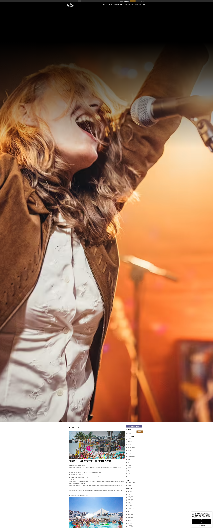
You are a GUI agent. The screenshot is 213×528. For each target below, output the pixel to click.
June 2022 (130, 522)
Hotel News (130, 454)
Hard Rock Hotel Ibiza (93, 488)
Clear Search (128, 433)
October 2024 (130, 500)
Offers (143, 4)
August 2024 (130, 502)
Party (74, 426)
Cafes (76, 1)
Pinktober (129, 485)
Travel (78, 426)
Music (70, 426)
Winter (129, 476)
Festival (129, 450)
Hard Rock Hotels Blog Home (134, 426)
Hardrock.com (69, 1)
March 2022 (130, 525)
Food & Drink (130, 451)
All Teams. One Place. (131, 482)
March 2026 (130, 494)
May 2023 (130, 512)
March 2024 (130, 506)
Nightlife (129, 461)
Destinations (106, 4)
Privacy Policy (194, 517)
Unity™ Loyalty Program (141, 1)
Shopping (129, 468)
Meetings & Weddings (136, 4)
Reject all (201, 522)
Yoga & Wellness (131, 477)
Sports (129, 471)
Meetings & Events (131, 456)
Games (88, 1)
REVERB (129, 465)
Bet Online (92, 1)
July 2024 (129, 503)
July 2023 (129, 511)
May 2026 (130, 493)
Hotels (79, 1)
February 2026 (130, 496)
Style (129, 473)
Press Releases (130, 464)
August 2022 (130, 519)
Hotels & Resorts (115, 4)
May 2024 (130, 505)
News (129, 459)
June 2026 (130, 491)
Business (129, 442)
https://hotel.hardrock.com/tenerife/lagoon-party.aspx (114, 481)
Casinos (82, 1)
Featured (129, 448)
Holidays (129, 453)
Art (128, 439)
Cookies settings (202, 525)
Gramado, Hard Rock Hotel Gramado (134, 483)
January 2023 (130, 516)
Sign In (121, 1)
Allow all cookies (202, 519)
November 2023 (131, 508)
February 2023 (130, 514)
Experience (127, 4)
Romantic (129, 467)
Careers (129, 444)
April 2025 (130, 497)
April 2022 (130, 523)
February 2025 (130, 499)
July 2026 (129, 490)
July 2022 (129, 520)
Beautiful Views (131, 441)
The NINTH (88, 495)
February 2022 (130, 526)
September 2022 (131, 517)
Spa (128, 470)
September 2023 (131, 509)
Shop (86, 1)
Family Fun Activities (131, 447)
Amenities (129, 438)
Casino (129, 445)
